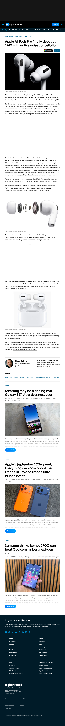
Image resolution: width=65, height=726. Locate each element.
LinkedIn (26, 632)
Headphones (30, 377)
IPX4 (6, 114)
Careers (6, 698)
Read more (10, 450)
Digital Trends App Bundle (45, 673)
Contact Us (12, 665)
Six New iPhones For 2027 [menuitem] (29, 30)
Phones (11, 639)
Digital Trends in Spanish (45, 671)
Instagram (9, 632)
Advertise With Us (14, 668)
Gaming (11, 644)
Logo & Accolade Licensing (16, 673)
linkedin (16, 366)
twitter (18, 366)
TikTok (19, 632)
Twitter (12, 632)
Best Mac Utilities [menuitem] (41, 30)
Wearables (42, 641)
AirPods (22, 377)
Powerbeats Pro (21, 288)
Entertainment (13, 653)
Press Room (22, 702)
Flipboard (29, 632)
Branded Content (43, 665)
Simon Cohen (9, 50)
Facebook (6, 632)
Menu (3, 24)
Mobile (16, 377)
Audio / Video (8, 377)
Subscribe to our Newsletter (46, 662)
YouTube (16, 632)
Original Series (43, 655)
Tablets (41, 639)
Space (40, 644)
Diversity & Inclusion (9, 705)
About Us (11, 662)
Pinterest (23, 632)
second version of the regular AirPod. (25, 349)
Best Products (42, 650)
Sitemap (22, 705)
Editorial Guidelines (14, 671)
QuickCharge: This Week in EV (43, 377)
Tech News (56, 377)
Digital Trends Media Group (14, 715)
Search (62, 24)
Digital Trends (11, 27)
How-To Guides (43, 653)
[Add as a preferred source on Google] (48, 50)
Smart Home (12, 650)
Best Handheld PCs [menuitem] (53, 30)
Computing (12, 641)
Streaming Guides (44, 647)
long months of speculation (17, 95)
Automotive (12, 655)
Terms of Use (8, 708)
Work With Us (8, 702)
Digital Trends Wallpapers (45, 668)
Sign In (56, 24)
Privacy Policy (23, 698)
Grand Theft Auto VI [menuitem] (14, 30)
